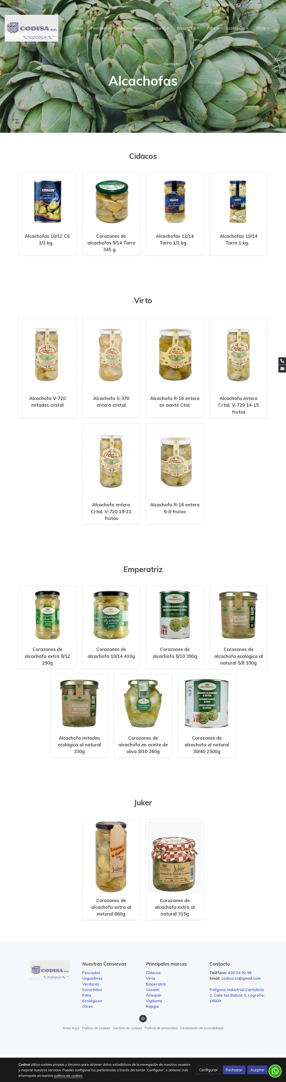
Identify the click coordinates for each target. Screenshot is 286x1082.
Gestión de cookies (127, 1028)
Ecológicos (92, 1000)
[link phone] (282, 361)
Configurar (208, 1069)
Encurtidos (92, 989)
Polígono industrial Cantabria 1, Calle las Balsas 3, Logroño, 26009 (237, 995)
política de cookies (68, 1076)
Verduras (90, 984)
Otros (87, 1006)
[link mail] (282, 369)
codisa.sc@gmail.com (241, 978)
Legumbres (92, 978)
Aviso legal (71, 1028)
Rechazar (234, 1069)
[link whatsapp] (238, 5)
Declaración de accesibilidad (201, 1028)
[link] (31, 28)
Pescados (91, 972)
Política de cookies (96, 1028)
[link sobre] (47, 970)
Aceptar (257, 1069)
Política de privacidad (161, 1028)
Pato (86, 995)
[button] (101, 28)
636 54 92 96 (219, 5)
